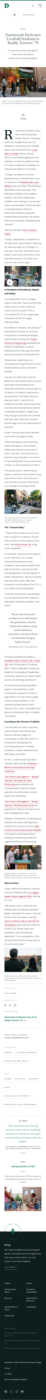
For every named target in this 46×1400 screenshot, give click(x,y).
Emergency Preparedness (31, 1290)
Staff (7, 1087)
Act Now (9, 1267)
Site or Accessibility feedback (15, 1379)
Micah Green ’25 (23, 544)
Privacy (7, 1368)
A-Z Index (8, 1374)
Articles (23, 29)
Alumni (8, 1079)
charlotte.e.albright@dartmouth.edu (16, 1038)
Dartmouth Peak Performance (20, 1104)
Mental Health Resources (31, 1299)
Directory (8, 1298)
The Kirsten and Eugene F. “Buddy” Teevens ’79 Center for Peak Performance (21, 780)
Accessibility (31, 1307)
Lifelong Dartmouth (26, 1052)
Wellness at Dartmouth (17, 1096)
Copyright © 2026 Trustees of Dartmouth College (22, 1362)
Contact (7, 1283)
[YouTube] (22, 1392)
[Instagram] (16, 1392)
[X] (11, 1392)
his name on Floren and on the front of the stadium (21, 921)
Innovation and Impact (16, 1061)
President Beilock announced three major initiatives (20, 767)
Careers (29, 1283)
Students (34, 1079)
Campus (8, 1052)
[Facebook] (5, 1392)
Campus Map (9, 1316)
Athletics (20, 1079)
